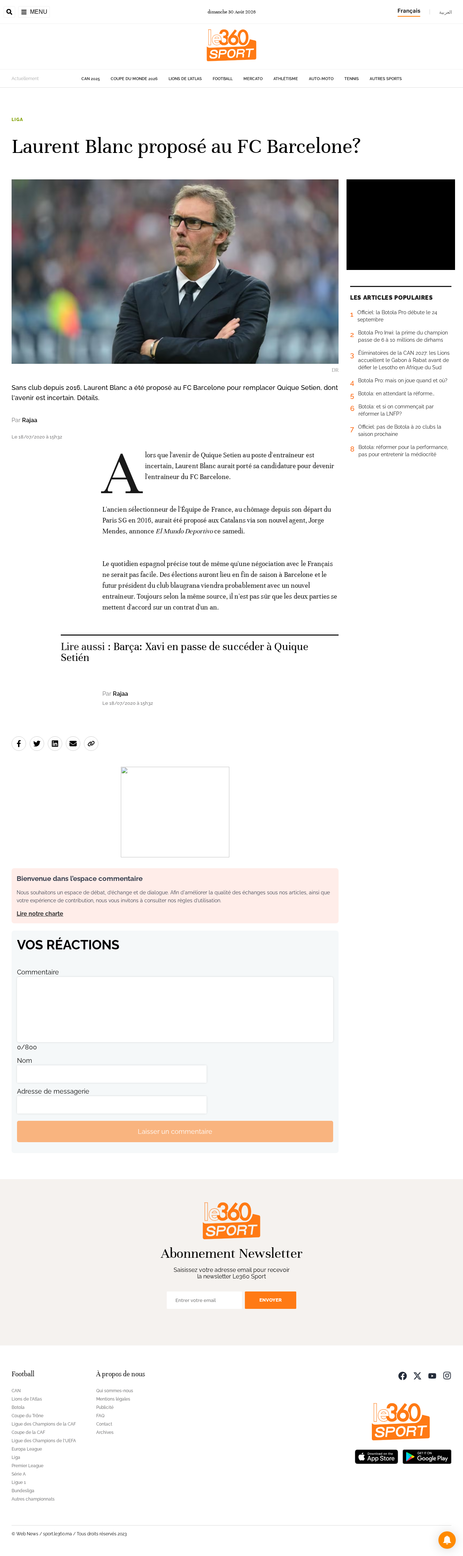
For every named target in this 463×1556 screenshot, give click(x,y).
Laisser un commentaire (175, 1131)
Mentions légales (113, 1399)
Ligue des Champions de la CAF (44, 1424)
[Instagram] (447, 1375)
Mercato (253, 78)
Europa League (27, 1449)
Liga (17, 119)
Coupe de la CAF (28, 1432)
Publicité (105, 1407)
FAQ (100, 1415)
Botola (18, 1407)
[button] (447, 1540)
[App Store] (376, 1456)
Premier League (27, 1465)
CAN (16, 1390)
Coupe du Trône (27, 1415)
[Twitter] (417, 1375)
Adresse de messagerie (53, 1091)
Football (223, 78)
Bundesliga (23, 1490)
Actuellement (25, 78)
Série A (19, 1474)
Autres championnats (33, 1499)
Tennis (351, 78)
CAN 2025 (90, 78)
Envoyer (270, 1300)
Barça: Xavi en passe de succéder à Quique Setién (184, 652)
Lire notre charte (40, 913)
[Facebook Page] (402, 1375)
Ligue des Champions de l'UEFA (44, 1440)
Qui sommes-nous (114, 1390)
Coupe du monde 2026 (134, 78)
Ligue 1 (19, 1482)
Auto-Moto (321, 78)
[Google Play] (426, 1456)
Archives (105, 1432)
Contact (104, 1424)
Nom (24, 1060)
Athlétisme (285, 78)
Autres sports (386, 78)
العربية (445, 12)
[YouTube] (432, 1375)
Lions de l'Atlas (185, 78)
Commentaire (38, 972)
